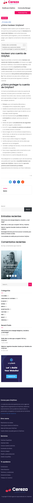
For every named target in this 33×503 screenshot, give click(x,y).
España (3, 304)
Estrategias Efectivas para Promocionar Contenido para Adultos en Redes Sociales (16, 232)
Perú (2, 314)
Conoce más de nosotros (8, 413)
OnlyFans (4, 18)
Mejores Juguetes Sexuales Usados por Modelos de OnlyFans (14, 228)
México (3, 306)
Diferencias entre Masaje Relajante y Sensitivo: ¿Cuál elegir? (15, 221)
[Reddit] (22, 181)
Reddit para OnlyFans (8, 8)
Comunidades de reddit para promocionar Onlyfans (15, 236)
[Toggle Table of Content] (23, 45)
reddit (3, 317)
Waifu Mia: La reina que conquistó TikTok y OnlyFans (15, 224)
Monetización (5, 309)
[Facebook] (14, 181)
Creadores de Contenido (8, 298)
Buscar (3, 206)
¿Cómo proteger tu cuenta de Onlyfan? (14, 49)
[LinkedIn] (18, 181)
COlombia (4, 296)
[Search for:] (16, 284)
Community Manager (24, 8)
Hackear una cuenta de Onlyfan (11, 47)
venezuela (4, 320)
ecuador (3, 301)
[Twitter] (10, 181)
